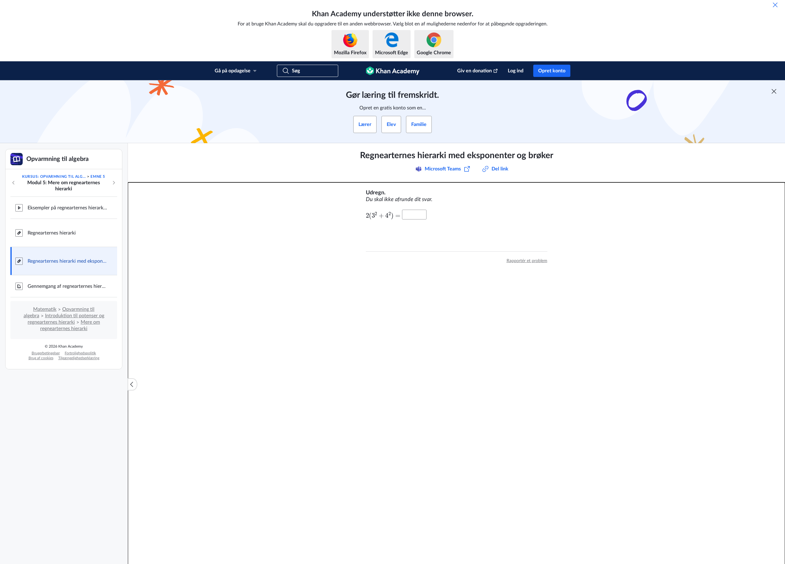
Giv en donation (474, 70)
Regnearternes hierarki (52, 233)
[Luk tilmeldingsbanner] (774, 91)
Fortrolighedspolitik (80, 353)
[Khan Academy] (392, 71)
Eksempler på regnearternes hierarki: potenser (67, 207)
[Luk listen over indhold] (132, 384)
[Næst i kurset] (113, 182)
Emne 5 (97, 176)
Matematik (44, 309)
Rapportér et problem (527, 261)
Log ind (515, 70)
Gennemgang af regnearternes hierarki (67, 286)
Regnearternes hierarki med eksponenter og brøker (67, 261)
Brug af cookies (41, 358)
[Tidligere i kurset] (13, 182)
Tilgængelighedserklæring (78, 358)
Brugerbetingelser (46, 353)
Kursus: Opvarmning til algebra (54, 176)
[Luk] (775, 5)
